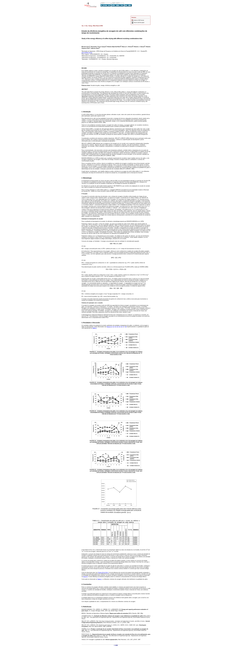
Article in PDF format (139, 20)
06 (121, 326)
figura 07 (85, 576)
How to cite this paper (139, 22)
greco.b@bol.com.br (87, 52)
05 (119, 326)
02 (113, 326)
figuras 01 (109, 326)
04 (117, 326)
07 (123, 326)
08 (125, 326)
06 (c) (107, 572)
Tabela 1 (94, 328)
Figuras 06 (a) (101, 572)
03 (115, 326)
